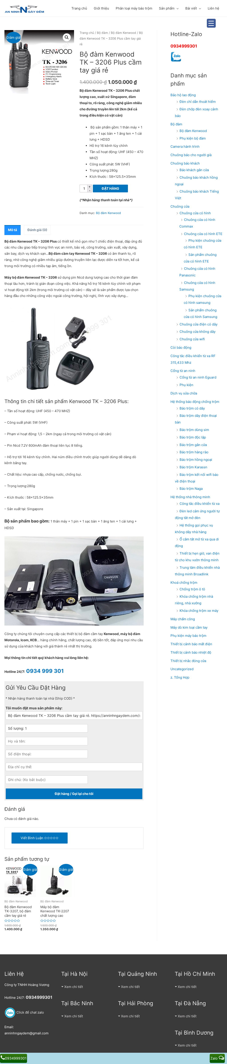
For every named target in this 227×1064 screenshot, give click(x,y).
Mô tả (12, 230)
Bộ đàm (102, 32)
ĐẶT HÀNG (110, 188)
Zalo (214, 1058)
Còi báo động (180, 347)
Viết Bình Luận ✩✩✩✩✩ (40, 838)
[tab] (12, 230)
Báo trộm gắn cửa (193, 445)
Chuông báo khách (185, 163)
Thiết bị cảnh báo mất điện (191, 644)
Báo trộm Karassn (193, 467)
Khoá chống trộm (183, 582)
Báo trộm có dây (192, 408)
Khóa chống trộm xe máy (199, 611)
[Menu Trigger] (211, 23)
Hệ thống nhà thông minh (190, 497)
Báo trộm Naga (191, 488)
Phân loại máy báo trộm (134, 8)
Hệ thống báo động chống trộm (194, 402)
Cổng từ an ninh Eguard (198, 377)
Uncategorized (182, 669)
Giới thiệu (101, 8)
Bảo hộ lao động (183, 95)
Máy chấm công (182, 619)
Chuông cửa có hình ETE (203, 234)
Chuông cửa (179, 206)
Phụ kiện (186, 385)
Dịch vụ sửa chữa (183, 393)
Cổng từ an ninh (182, 371)
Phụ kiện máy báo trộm (188, 635)
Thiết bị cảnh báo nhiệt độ (190, 652)
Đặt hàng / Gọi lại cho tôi (74, 794)
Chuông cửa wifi (192, 339)
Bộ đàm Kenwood (123, 32)
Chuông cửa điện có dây (198, 324)
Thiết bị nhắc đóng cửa (188, 661)
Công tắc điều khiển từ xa (199, 503)
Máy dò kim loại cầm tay (188, 627)
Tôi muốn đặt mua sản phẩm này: (34, 708)
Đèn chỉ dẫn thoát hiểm (198, 102)
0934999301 (183, 46)
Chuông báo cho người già (190, 155)
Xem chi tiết (73, 987)
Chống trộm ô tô (192, 589)
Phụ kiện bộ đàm (193, 138)
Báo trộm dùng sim (194, 430)
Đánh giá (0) (37, 230)
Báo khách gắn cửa (194, 170)
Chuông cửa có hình (195, 213)
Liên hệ (213, 8)
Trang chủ (79, 8)
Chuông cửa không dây (197, 331)
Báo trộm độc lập (193, 437)
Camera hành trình (185, 146)
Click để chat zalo (30, 1012)
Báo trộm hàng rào (194, 452)
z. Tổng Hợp (179, 677)
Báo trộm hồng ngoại (196, 459)
